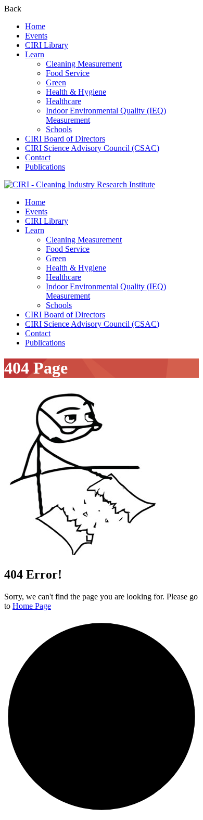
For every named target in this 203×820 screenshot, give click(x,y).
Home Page (31, 605)
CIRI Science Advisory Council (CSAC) (92, 148)
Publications (45, 166)
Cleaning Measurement (84, 63)
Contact (37, 157)
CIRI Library (46, 45)
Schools (59, 129)
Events (36, 35)
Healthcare (63, 101)
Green (56, 82)
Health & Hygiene (76, 91)
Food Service (68, 73)
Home (35, 26)
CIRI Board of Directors (65, 138)
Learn (34, 54)
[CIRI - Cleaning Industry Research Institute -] (79, 184)
